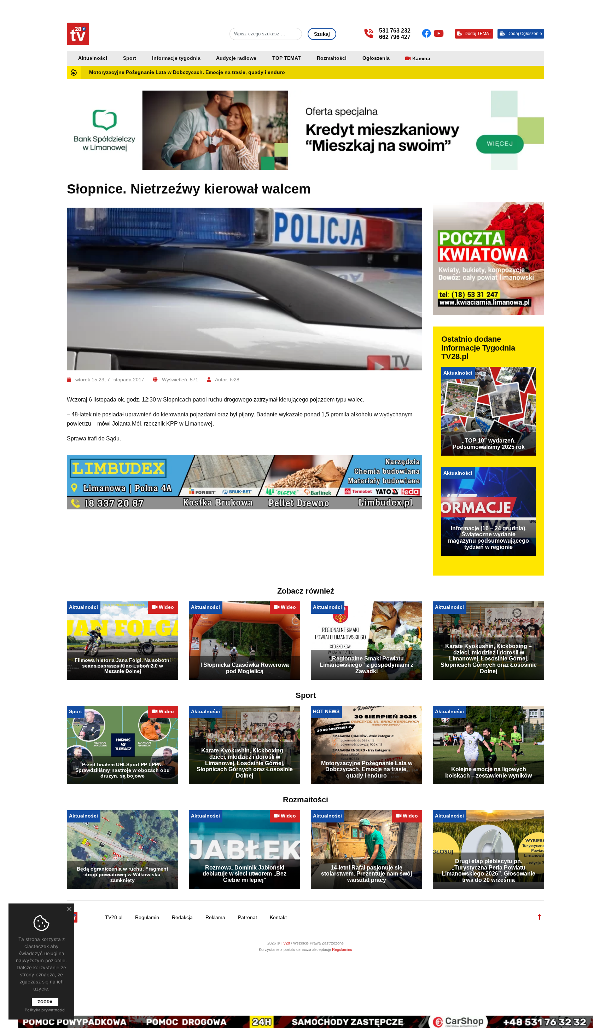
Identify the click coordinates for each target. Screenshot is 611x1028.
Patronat (247, 917)
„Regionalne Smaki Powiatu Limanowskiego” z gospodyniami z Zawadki (366, 665)
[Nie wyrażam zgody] (68, 908)
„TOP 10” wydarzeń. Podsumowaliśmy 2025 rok (489, 444)
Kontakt (278, 917)
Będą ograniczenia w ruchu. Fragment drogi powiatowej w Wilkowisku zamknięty (122, 874)
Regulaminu (342, 949)
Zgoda (44, 1001)
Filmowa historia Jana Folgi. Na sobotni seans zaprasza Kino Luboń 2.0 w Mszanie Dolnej (123, 665)
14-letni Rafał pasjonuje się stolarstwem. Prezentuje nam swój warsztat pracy (366, 874)
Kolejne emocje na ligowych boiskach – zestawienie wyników (488, 772)
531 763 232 (395, 31)
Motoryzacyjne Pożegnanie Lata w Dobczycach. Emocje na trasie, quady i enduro (187, 72)
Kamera (421, 58)
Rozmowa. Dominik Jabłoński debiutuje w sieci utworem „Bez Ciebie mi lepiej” (244, 874)
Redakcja (182, 917)
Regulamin (147, 917)
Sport (129, 58)
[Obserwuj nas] (427, 34)
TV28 (286, 943)
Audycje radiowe (236, 58)
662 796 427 (395, 37)
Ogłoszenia (376, 58)
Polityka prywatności (45, 1009)
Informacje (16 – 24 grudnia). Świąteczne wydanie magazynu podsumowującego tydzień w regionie (488, 537)
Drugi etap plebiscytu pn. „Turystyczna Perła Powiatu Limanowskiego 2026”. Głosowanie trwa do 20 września (488, 870)
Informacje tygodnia (176, 58)
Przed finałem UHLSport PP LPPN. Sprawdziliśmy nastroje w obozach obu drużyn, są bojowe (122, 770)
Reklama (215, 917)
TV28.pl (113, 917)
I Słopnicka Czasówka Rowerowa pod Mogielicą (244, 668)
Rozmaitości (332, 58)
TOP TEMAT (286, 58)
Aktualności (92, 58)
